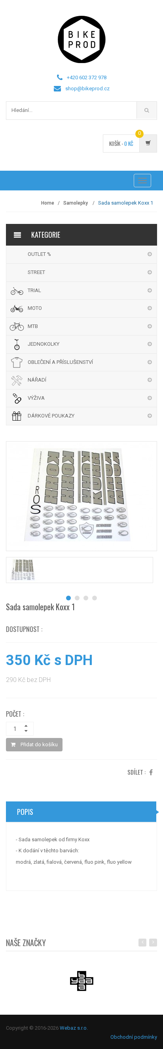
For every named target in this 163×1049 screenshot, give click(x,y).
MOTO (35, 308)
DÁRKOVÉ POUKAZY (51, 416)
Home (47, 203)
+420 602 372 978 (86, 77)
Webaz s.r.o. (74, 1028)
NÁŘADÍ (37, 380)
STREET (36, 272)
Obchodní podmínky (133, 1037)
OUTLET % (39, 254)
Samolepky (76, 203)
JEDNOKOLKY (43, 344)
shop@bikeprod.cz (87, 88)
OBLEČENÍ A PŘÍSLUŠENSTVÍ (60, 362)
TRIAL (34, 290)
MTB (33, 326)
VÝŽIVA (36, 398)
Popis (25, 812)
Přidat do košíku (38, 744)
